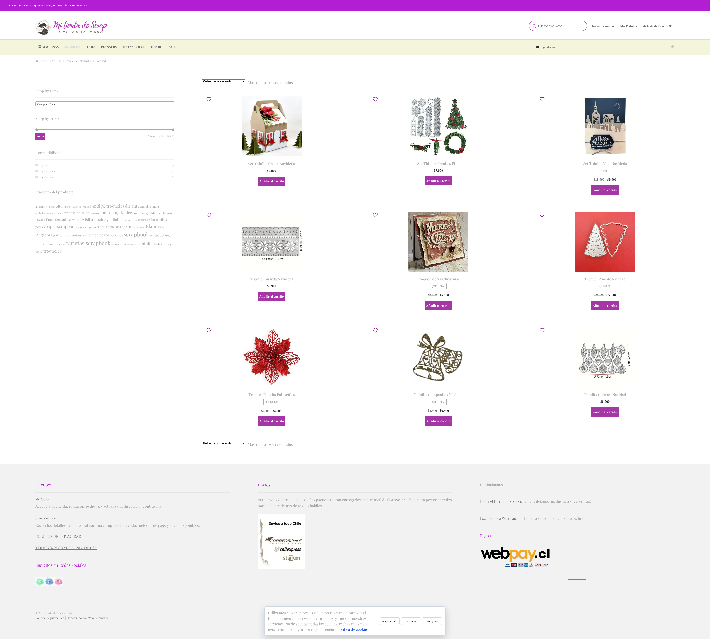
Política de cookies (352, 629)
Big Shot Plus (47, 171)
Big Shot (44, 165)
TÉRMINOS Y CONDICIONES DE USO (66, 547)
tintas (158, 244)
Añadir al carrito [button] (271, 181)
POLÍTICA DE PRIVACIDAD (58, 536)
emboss (58, 213)
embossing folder (115, 212)
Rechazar (411, 621)
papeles (40, 227)
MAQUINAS (50, 47)
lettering (143, 219)
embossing (94, 213)
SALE (172, 47)
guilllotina (115, 219)
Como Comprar (46, 518)
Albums (61, 206)
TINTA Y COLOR (133, 47)
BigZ (92, 206)
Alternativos (87, 61)
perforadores (139, 227)
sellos (41, 243)
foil (87, 219)
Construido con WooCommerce (88, 618)
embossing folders (145, 213)
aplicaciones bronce (78, 206)
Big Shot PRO (47, 177)
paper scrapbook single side (115, 227)
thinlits (147, 243)
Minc (151, 219)
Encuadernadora (58, 219)
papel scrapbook (61, 226)
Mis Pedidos (628, 26)
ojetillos (161, 219)
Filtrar (40, 136)
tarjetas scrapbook (88, 242)
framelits (98, 219)
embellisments (44, 213)
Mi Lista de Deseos (655, 26)
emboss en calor (76, 212)
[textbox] (105, 104)
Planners (155, 226)
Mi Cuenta (42, 499)
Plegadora (44, 234)
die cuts (132, 206)
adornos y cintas (46, 206)
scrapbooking (160, 235)
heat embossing (131, 220)
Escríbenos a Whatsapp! (499, 518)
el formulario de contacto (511, 501)
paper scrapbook (86, 227)
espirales (77, 219)
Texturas (115, 244)
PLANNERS (109, 47)
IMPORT (157, 47)
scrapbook (136, 234)
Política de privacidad (50, 618)
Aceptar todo (389, 621)
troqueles (52, 251)
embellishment (149, 206)
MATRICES (72, 47)
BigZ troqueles (110, 206)
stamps (51, 244)
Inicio (43, 61)
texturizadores (130, 244)
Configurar (432, 621)
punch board (98, 235)
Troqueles (71, 61)
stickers (61, 244)
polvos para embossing (70, 235)
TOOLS (90, 47)
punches (116, 235)
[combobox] (105, 103)
